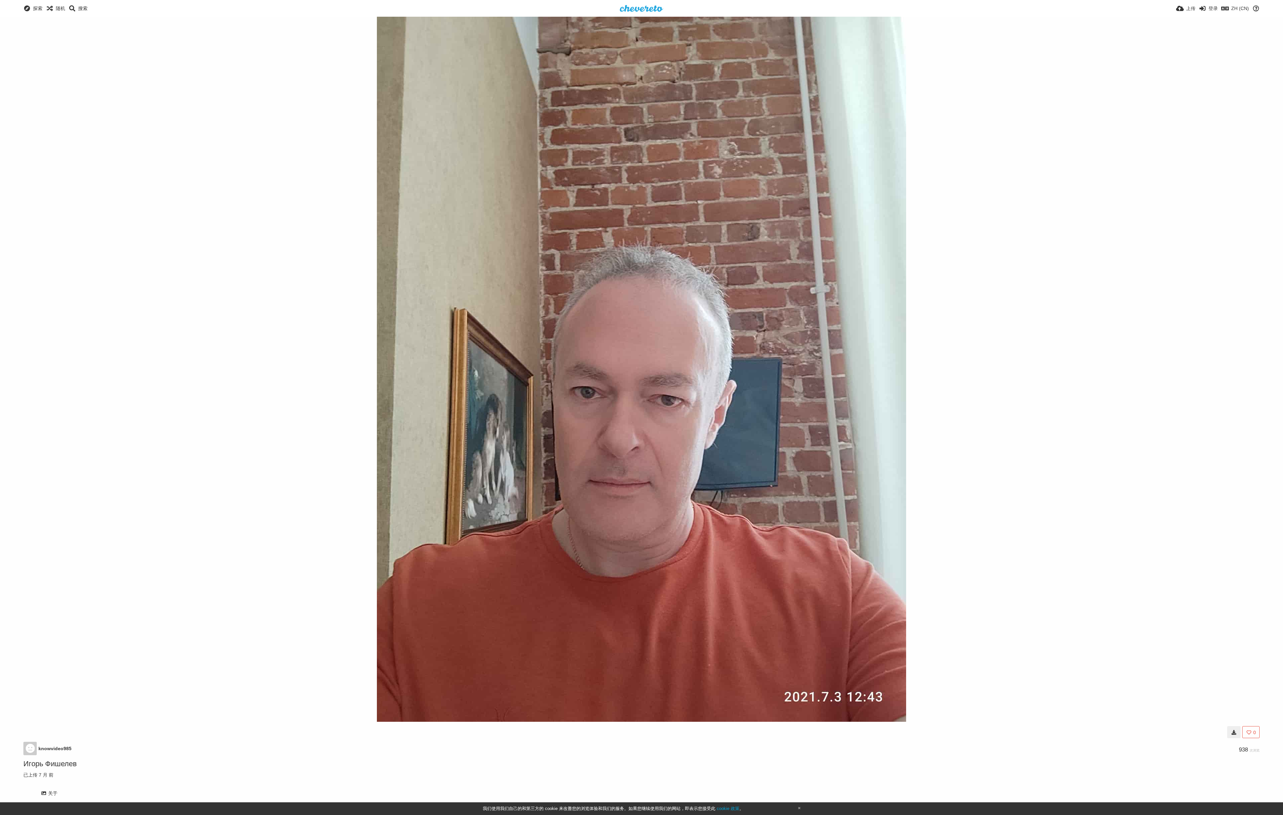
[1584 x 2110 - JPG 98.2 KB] (1234, 732)
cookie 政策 (728, 808)
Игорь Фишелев (50, 764)
